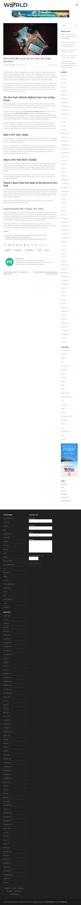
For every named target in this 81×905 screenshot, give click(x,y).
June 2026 (63, 83)
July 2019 (63, 342)
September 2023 (65, 191)
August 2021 (64, 288)
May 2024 (63, 168)
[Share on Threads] (35, 245)
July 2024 (63, 160)
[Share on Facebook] (9, 245)
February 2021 (65, 311)
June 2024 (63, 164)
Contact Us (64, 484)
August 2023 (64, 195)
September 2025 (65, 114)
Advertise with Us (66, 500)
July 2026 (63, 79)
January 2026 (64, 98)
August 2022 (64, 241)
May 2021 (63, 299)
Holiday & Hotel (65, 393)
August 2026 (64, 75)
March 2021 (64, 307)
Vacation (63, 439)
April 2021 (63, 303)
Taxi (62, 427)
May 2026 (63, 87)
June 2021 (63, 296)
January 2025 (64, 137)
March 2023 (64, 214)
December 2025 (65, 102)
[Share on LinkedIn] (17, 245)
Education (64, 369)
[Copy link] (42, 245)
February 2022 (65, 265)
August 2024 (64, 156)
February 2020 (65, 323)
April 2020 (63, 315)
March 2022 (64, 261)
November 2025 (65, 106)
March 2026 (64, 94)
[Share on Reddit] (28, 245)
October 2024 (65, 149)
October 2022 (65, 234)
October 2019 (65, 330)
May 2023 (63, 207)
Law (62, 400)
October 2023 (65, 187)
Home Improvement (66, 397)
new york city (29, 250)
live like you (18, 250)
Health (63, 389)
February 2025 (65, 133)
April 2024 (63, 172)
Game (62, 385)
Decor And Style (65, 366)
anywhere (8, 250)
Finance (63, 381)
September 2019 (65, 334)
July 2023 (63, 199)
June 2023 (63, 203)
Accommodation (66, 350)
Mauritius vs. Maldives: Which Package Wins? (18, 237)
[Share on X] (13, 245)
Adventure (64, 354)
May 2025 (63, 125)
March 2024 (64, 176)
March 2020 (64, 319)
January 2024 (64, 179)
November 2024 (65, 145)
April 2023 (63, 210)
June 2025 (63, 121)
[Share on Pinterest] (24, 245)
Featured (63, 377)
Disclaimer (64, 494)
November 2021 (65, 276)
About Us (63, 491)
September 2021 (65, 284)
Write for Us (64, 497)
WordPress (64, 902)
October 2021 (65, 280)
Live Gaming (64, 404)
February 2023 (65, 218)
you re (47, 250)
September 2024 (65, 152)
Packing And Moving (66, 416)
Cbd (62, 362)
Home (62, 487)
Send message (35, 563)
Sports (63, 424)
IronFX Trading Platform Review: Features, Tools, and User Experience (69, 36)
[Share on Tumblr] (32, 245)
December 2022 (65, 226)
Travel (39, 250)
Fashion (63, 373)
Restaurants (64, 420)
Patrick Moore (9, 65)
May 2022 (63, 253)
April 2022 (63, 257)
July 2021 (63, 292)
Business (63, 358)
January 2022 (64, 268)
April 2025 (63, 129)
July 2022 (63, 245)
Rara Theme (50, 902)
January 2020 (64, 326)
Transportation (65, 431)
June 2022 (63, 249)
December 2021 (65, 272)
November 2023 (65, 183)
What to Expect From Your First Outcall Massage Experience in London (68, 44)
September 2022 (65, 238)
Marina (63, 408)
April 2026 (63, 91)
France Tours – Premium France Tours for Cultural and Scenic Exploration (26, 235)
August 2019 (64, 338)
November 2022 (65, 230)
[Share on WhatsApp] (20, 245)
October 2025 (65, 110)
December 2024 (65, 141)
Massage (63, 412)
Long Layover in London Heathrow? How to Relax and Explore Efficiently (25, 239)
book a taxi (12, 103)
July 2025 (63, 118)
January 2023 (64, 222)
